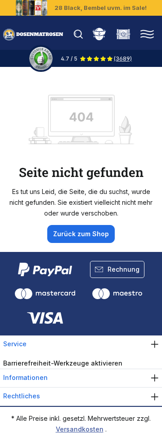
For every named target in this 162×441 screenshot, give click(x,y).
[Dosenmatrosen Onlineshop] (33, 34)
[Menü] (147, 33)
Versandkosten (80, 429)
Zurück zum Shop (81, 234)
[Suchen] (80, 33)
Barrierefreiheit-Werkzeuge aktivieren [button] (62, 363)
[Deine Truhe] (123, 33)
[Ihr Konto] (99, 33)
